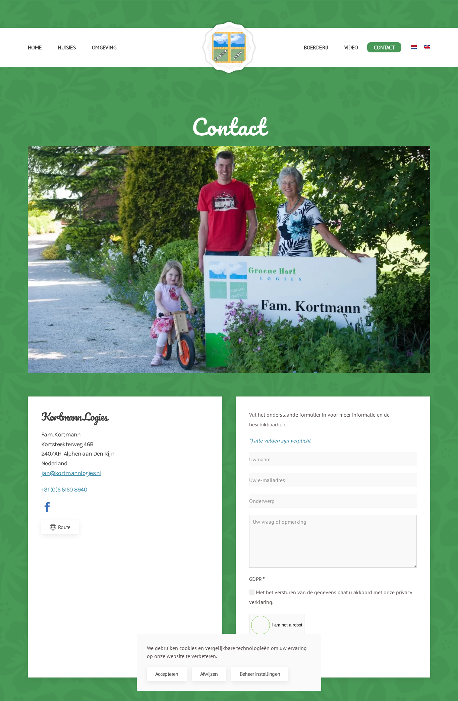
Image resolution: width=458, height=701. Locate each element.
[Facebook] (47, 506)
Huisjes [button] (67, 47)
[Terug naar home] (229, 47)
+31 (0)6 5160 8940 (64, 489)
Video (351, 47)
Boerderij (316, 47)
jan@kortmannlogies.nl (71, 473)
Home (35, 47)
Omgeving (104, 47)
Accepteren (166, 673)
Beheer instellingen (260, 673)
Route (64, 527)
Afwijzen (209, 673)
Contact (384, 47)
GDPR (257, 579)
